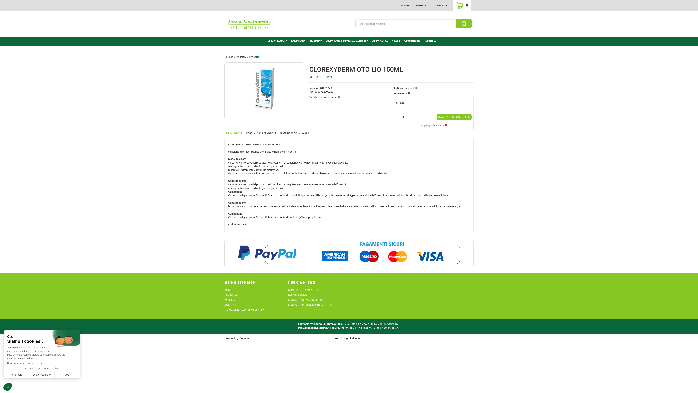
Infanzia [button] (430, 41)
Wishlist (443, 5)
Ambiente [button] (316, 41)
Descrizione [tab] (234, 132)
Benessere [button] (298, 41)
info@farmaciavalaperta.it (313, 328)
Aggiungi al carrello (454, 117)
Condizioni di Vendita (303, 290)
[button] (397, 117)
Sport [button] (396, 41)
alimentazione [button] (277, 41)
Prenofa (244, 338)
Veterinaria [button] (412, 41)
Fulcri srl (355, 338)
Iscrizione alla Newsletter (244, 309)
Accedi (405, 5)
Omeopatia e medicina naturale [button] (347, 41)
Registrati (423, 5)
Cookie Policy (297, 295)
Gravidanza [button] (380, 41)
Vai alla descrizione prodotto (325, 97)
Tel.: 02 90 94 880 (343, 328)
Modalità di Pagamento (305, 299)
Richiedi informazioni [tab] (294, 132)
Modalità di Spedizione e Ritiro (310, 304)
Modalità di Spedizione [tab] (261, 132)
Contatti (230, 304)
